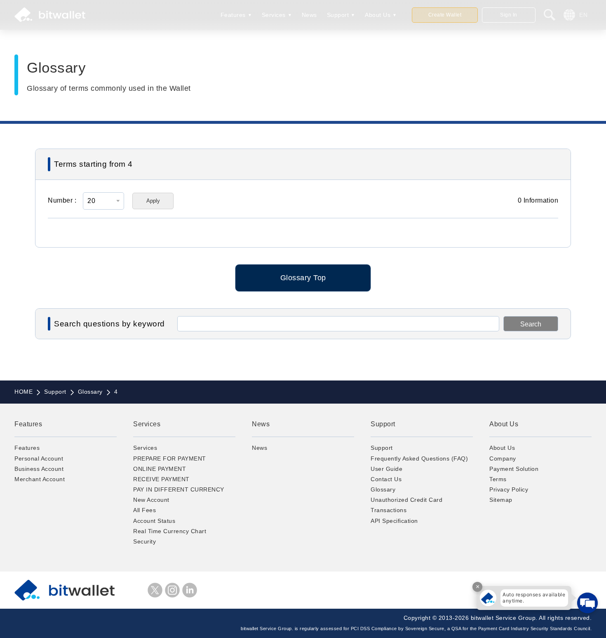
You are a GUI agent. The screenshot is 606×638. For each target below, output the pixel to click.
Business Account (38, 469)
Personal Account (38, 458)
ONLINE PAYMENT (159, 469)
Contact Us (386, 479)
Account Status (154, 520)
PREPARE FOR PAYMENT (169, 458)
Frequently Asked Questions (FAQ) (419, 458)
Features (233, 15)
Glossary (383, 489)
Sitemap (500, 499)
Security (144, 541)
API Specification (394, 520)
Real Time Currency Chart (169, 531)
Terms (498, 479)
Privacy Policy (508, 489)
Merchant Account (39, 479)
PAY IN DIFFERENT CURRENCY (178, 489)
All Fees (144, 510)
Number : (62, 200)
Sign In (508, 15)
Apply (153, 201)
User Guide (386, 469)
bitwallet (49, 14)
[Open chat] (587, 603)
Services (274, 15)
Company (502, 458)
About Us (377, 15)
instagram (172, 590)
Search (530, 324)
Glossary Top (303, 278)
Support (338, 15)
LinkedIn (189, 590)
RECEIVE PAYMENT (161, 479)
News (309, 15)
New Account (151, 499)
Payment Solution (513, 469)
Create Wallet (445, 15)
